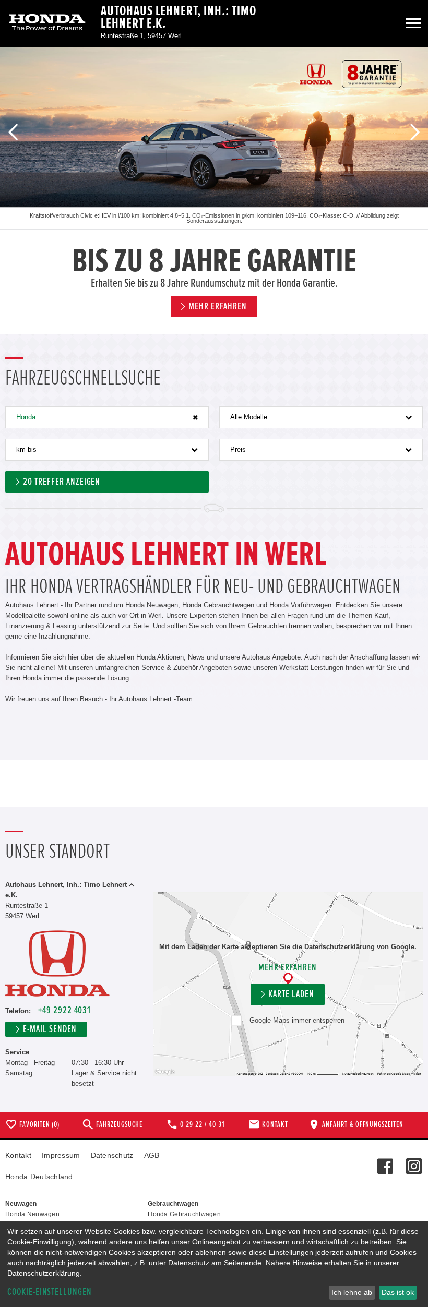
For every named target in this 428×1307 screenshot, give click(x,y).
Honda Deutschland (39, 1176)
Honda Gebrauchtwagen (184, 1214)
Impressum (61, 1155)
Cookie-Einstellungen (49, 1292)
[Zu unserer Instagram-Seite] (413, 1161)
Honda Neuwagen (32, 1214)
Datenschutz (112, 1155)
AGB (152, 1155)
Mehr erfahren (287, 968)
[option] (214, 190)
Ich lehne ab (351, 1292)
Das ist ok (398, 1292)
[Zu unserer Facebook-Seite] (385, 1161)
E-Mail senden (49, 1029)
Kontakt (18, 1155)
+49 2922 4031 (64, 1010)
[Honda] (47, 23)
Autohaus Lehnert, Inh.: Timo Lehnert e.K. (178, 17)
